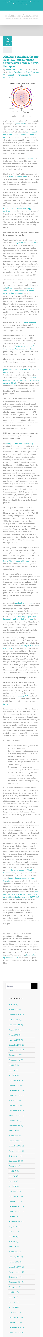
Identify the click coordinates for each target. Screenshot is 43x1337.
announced (20, 124)
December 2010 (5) (16, 1327)
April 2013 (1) (14, 1186)
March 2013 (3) (15, 1191)
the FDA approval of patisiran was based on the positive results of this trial (21, 380)
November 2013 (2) (16, 1151)
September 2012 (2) (16, 1221)
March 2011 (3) (15, 1312)
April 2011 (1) (14, 1307)
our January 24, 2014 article (25, 242)
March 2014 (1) (15, 1136)
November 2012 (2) (16, 1211)
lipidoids (8, 288)
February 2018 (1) (16, 1040)
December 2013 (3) (16, 1146)
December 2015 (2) (16, 1090)
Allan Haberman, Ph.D (15, 69)
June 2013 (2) (14, 1176)
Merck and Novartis (21, 561)
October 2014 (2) (15, 1120)
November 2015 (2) (16, 1095)
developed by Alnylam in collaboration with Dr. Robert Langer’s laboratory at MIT (19, 290)
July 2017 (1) (14, 1065)
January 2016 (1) (15, 1085)
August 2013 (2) (15, 1166)
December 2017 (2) (16, 1045)
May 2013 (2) (14, 1181)
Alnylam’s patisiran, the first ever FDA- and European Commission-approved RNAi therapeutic (21, 61)
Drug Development (17, 72)
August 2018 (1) (15, 1030)
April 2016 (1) (14, 1075)
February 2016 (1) (16, 1080)
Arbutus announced (29, 322)
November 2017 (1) (16, 1050)
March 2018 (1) (15, 1035)
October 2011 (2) (15, 1277)
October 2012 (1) (15, 1216)
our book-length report (24, 603)
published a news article (18, 177)
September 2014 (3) (16, 1125)
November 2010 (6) (16, 1332)
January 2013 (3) (15, 1201)
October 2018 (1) (15, 1020)
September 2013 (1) (16, 1161)
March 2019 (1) (15, 1009)
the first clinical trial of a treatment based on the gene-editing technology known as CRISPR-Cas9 (21, 894)
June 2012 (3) (14, 1236)
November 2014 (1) (16, 1115)
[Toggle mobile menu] (39, 21)
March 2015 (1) (15, 1100)
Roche (5, 561)
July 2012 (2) (14, 1231)
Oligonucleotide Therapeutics (15, 75)
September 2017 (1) (16, 1060)
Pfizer (11, 561)
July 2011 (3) (14, 1292)
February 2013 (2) (16, 1196)
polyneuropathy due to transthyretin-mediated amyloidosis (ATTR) (20, 134)
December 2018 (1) (16, 1015)
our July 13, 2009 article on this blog (19, 443)
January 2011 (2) (15, 1322)
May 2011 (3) (14, 1302)
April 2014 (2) (14, 1131)
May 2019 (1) (14, 1004)
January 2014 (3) (15, 1141)
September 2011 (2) (16, 1282)
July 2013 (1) (14, 1171)
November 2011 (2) (16, 1272)
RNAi (14, 77)
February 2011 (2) (16, 1317)
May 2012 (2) (14, 1241)
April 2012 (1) (14, 1247)
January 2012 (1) (15, 1262)
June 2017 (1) (14, 1070)
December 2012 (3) (16, 1206)
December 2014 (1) (16, 1110)
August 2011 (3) (15, 1287)
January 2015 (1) (15, 1105)
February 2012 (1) (16, 1257)
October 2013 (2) (15, 1156)
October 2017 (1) (15, 1055)
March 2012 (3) (15, 1252)
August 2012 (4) (15, 1226)
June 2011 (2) (14, 1297)
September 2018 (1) (16, 1025)
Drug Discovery (32, 72)
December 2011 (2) (16, 1267)
